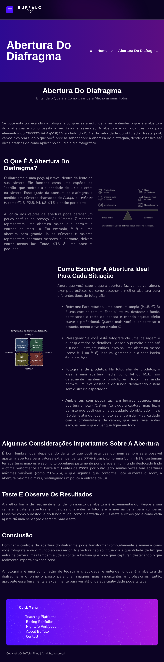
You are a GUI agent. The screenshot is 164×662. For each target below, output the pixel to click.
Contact (32, 636)
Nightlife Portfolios (41, 626)
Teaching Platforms (40, 616)
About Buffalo (37, 631)
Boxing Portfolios (40, 621)
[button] (9, 9)
